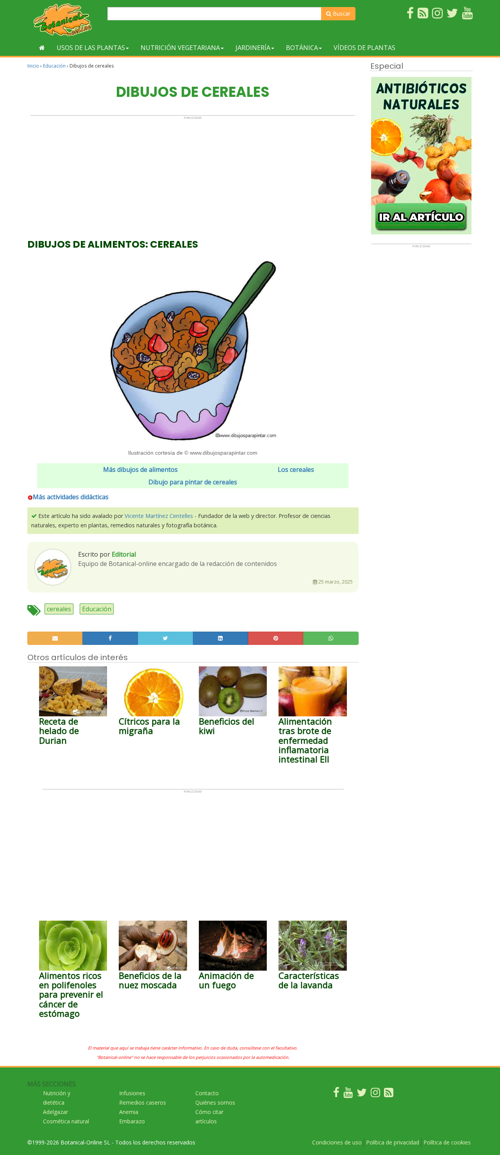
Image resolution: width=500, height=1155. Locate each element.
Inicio (33, 65)
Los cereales (296, 469)
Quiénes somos (215, 1102)
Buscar (340, 13)
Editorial (124, 554)
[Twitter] (362, 1094)
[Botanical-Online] (64, 19)
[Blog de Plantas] (388, 1094)
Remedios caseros (142, 1102)
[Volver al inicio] (42, 47)
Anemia (128, 1112)
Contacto (207, 1093)
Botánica (302, 47)
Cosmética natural (66, 1121)
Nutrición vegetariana (180, 47)
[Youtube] (348, 1094)
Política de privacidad (392, 1142)
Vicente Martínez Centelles (159, 515)
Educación (54, 65)
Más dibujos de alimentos (140, 469)
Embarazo (132, 1121)
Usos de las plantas (91, 47)
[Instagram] (375, 1094)
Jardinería (253, 47)
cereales (59, 609)
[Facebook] (336, 1094)
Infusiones (132, 1093)
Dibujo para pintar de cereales (192, 482)
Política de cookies (447, 1142)
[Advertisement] (192, 174)
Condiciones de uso (337, 1142)
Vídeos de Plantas (364, 47)
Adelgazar (55, 1112)
